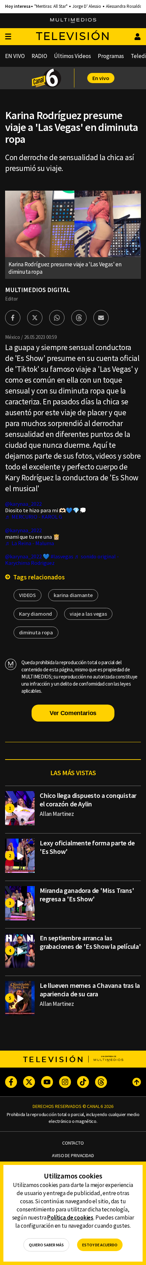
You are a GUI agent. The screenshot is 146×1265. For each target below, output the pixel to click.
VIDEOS (27, 595)
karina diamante (73, 595)
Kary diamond (35, 613)
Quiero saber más (46, 1244)
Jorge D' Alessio (86, 6)
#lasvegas (62, 556)
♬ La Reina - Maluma (29, 543)
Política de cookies (70, 1217)
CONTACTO (73, 1143)
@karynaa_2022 (23, 503)
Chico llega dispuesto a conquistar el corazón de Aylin (88, 799)
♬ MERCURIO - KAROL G (33, 516)
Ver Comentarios (73, 713)
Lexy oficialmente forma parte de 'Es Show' (87, 847)
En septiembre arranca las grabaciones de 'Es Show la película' (90, 942)
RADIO (39, 56)
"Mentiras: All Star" (51, 6)
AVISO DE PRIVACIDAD (73, 1155)
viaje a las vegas (88, 613)
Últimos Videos (72, 56)
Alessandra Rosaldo (124, 6)
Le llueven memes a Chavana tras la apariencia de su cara (90, 989)
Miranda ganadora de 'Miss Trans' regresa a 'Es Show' (87, 894)
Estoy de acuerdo (99, 1244)
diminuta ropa (36, 632)
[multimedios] (73, 20)
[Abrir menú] (8, 36)
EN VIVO (15, 56)
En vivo (100, 78)
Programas (111, 56)
